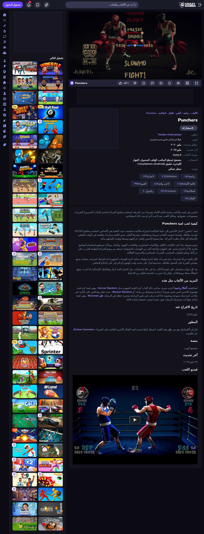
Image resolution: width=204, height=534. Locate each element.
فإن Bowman (95, 295)
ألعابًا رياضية (180, 288)
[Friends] (46, 5)
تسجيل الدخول (12, 5)
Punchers (151, 113)
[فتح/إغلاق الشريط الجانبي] (199, 5)
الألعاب (194, 113)
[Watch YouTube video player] (135, 419)
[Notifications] (29, 5)
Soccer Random (107, 288)
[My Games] (37, 5)
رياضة (186, 113)
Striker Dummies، (83, 329)
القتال (171, 113)
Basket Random (122, 292)
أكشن (178, 113)
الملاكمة (162, 113)
